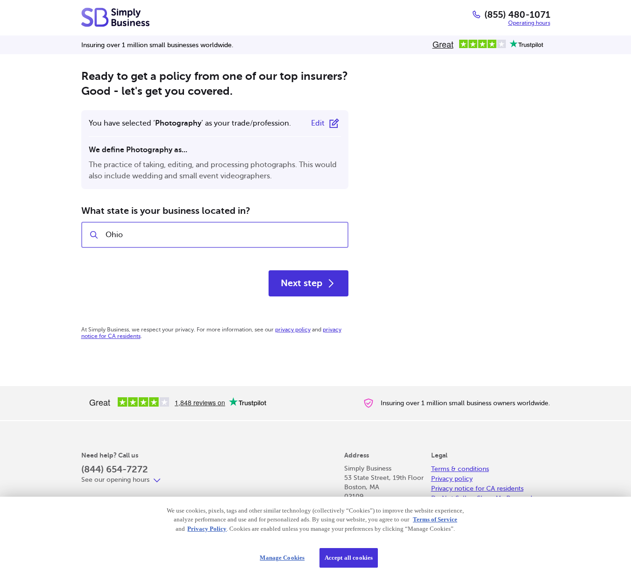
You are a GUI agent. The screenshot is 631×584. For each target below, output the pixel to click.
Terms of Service (435, 519)
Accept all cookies (349, 557)
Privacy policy (452, 478)
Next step (301, 283)
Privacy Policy (207, 528)
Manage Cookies (282, 557)
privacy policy (293, 329)
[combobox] (222, 235)
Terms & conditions (460, 468)
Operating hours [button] (529, 23)
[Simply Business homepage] (115, 17)
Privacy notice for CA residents (477, 488)
